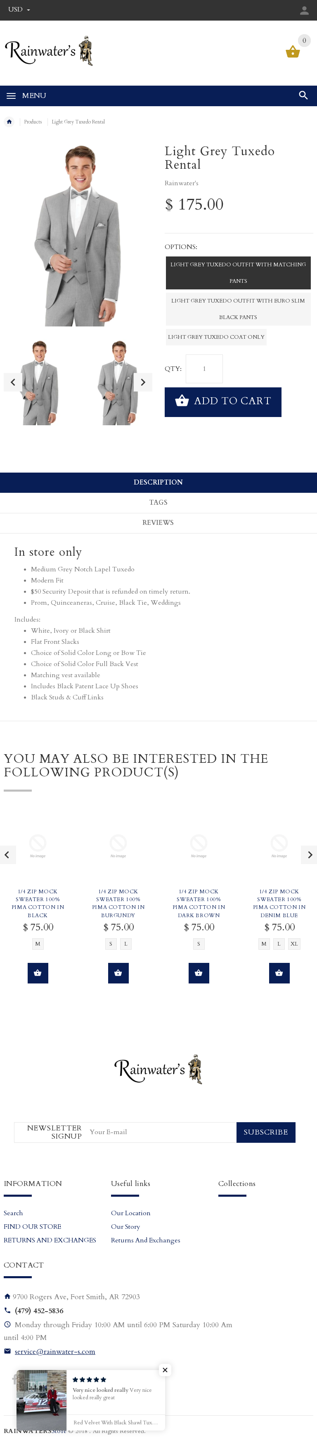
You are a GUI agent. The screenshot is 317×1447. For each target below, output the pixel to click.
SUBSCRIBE (266, 1132)
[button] (165, 1370)
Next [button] (143, 382)
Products (33, 122)
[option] (38, 382)
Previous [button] (13, 382)
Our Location (131, 1213)
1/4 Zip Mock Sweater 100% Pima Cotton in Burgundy (118, 903)
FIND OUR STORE (32, 1226)
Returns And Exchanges (145, 1240)
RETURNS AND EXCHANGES (50, 1240)
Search (13, 1213)
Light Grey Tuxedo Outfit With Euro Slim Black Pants (238, 309)
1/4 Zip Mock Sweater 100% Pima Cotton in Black (38, 903)
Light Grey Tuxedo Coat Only (216, 337)
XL (294, 944)
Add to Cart (231, 401)
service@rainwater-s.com (55, 1352)
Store (35, 1431)
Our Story (125, 1226)
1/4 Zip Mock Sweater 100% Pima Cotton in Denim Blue (279, 903)
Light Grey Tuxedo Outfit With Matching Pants (238, 273)
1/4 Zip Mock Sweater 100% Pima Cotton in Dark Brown (199, 903)
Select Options (38, 973)
